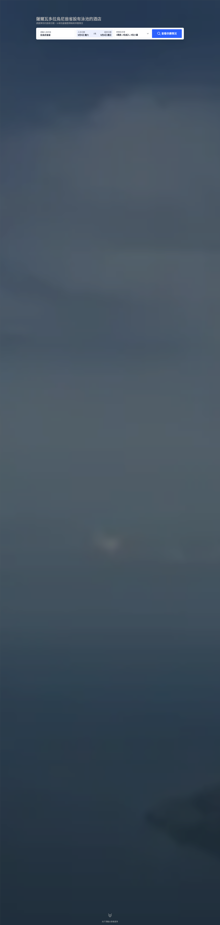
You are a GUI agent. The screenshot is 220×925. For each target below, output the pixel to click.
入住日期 (81, 32)
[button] (203, 4)
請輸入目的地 (45, 32)
